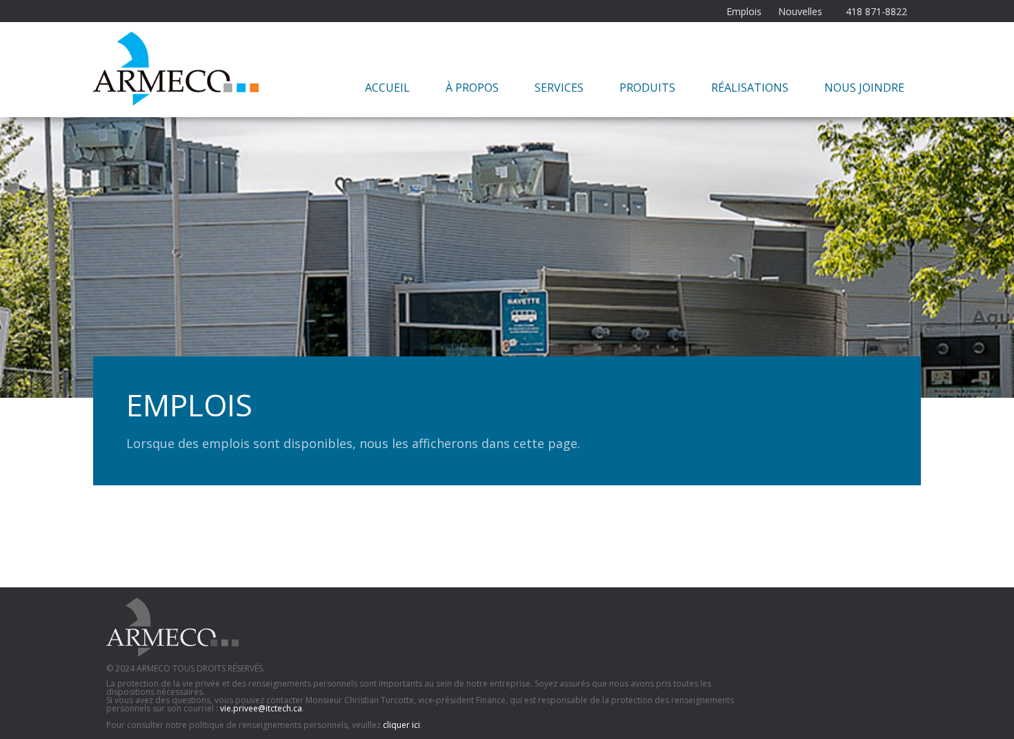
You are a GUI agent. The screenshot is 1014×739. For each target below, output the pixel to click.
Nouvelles (800, 12)
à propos (472, 87)
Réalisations (749, 87)
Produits (647, 87)
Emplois (744, 12)
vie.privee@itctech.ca (261, 708)
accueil (387, 87)
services (559, 87)
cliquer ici (401, 725)
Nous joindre (864, 87)
